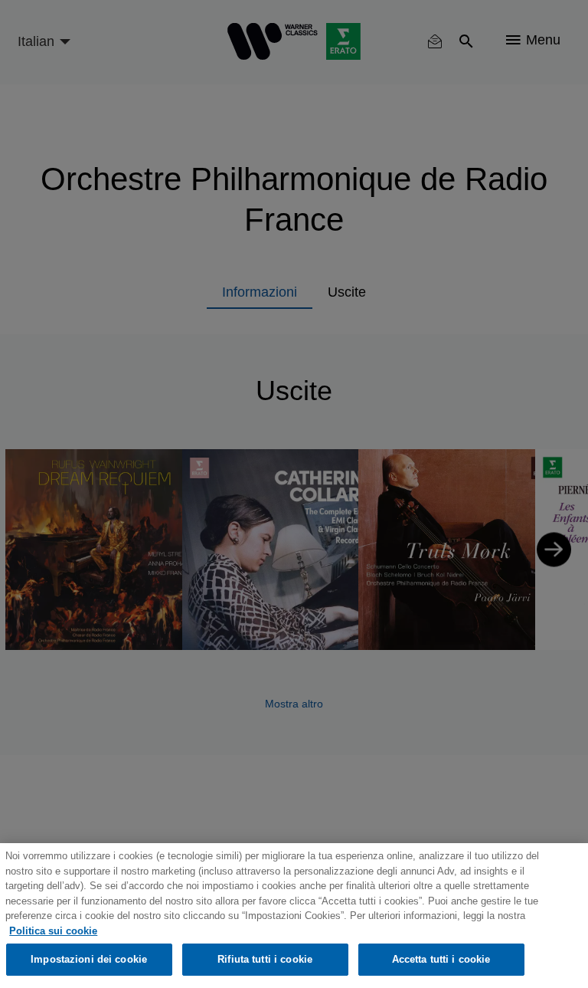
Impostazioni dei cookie (89, 959)
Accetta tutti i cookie (441, 959)
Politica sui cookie (53, 931)
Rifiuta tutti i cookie (264, 959)
